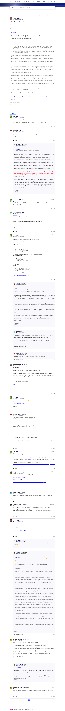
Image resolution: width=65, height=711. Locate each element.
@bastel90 (15, 215)
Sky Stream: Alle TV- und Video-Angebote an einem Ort (25, 530)
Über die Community (26, 1)
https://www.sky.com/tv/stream (19, 403)
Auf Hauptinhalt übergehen (5, 0)
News (33, 1)
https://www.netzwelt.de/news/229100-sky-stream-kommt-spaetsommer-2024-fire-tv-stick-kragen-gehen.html (34, 464)
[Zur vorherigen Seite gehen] (27, 700)
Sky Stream (35, 15)
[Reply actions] (54, 144)
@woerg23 (17, 149)
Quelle (14, 384)
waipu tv (29, 310)
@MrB (16, 557)
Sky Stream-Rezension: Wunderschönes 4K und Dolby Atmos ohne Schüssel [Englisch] (29, 482)
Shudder (29, 459)
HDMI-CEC (48, 460)
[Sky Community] (15, 1)
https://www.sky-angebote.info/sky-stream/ (21, 275)
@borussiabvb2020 (17, 667)
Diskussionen (39, 1)
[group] (46, 102)
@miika (16, 288)
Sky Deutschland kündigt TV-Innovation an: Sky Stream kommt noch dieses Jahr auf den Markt (31, 96)
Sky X (49, 295)
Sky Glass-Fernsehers (42, 368)
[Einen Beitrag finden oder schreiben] (54, 7)
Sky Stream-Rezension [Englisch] (19, 477)
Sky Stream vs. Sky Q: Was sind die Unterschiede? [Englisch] (24, 479)
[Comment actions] (54, 116)
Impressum (11, 706)
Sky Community (13, 15)
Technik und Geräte (27, 15)
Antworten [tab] (13, 113)
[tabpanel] (32, 408)
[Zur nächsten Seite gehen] (39, 700)
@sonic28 (15, 543)
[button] (14, 195)
